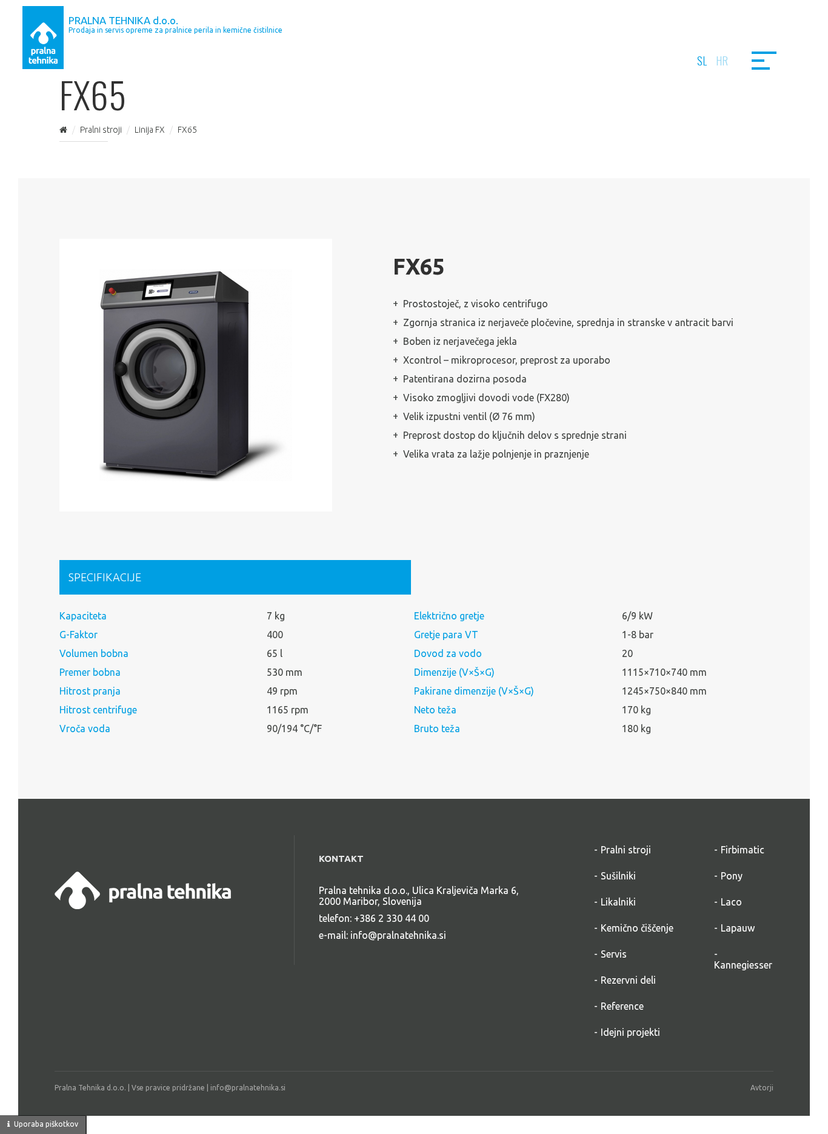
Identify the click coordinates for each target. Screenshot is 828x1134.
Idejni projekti (630, 1032)
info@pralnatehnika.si (398, 935)
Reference (622, 1006)
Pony (732, 875)
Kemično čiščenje (637, 927)
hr (722, 60)
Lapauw (738, 927)
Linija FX (150, 130)
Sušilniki (618, 875)
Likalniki (618, 901)
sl (702, 60)
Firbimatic (742, 849)
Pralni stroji (101, 130)
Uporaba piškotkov (46, 1124)
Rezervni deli (628, 980)
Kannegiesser (743, 964)
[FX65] (195, 375)
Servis (614, 954)
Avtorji (761, 1088)
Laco (731, 901)
